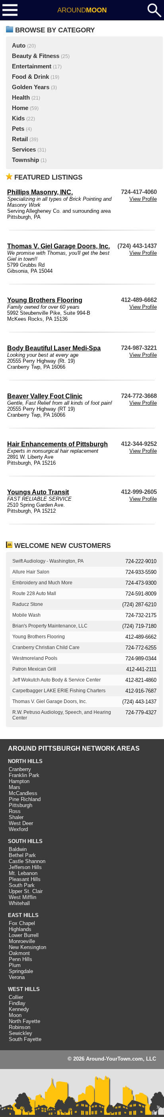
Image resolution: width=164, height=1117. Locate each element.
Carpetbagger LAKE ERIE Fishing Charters (58, 690)
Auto (18, 45)
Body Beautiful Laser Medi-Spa (54, 348)
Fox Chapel (22, 923)
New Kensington (27, 947)
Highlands (20, 929)
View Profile (143, 199)
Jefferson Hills (25, 867)
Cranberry (20, 769)
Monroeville (22, 941)
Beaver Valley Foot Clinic (44, 396)
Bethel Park (22, 855)
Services (24, 149)
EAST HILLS (23, 915)
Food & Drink (30, 77)
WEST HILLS (24, 989)
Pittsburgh (20, 805)
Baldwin (18, 849)
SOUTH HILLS (25, 841)
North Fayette (24, 1021)
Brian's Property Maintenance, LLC (50, 626)
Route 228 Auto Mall (34, 593)
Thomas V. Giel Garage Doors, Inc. (58, 246)
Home (20, 108)
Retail (20, 139)
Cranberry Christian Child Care (46, 647)
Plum (15, 965)
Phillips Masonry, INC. (40, 192)
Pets (18, 129)
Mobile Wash (26, 615)
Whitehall (19, 903)
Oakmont (19, 953)
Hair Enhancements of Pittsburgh (57, 444)
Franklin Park (24, 775)
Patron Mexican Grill (34, 669)
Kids (18, 118)
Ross (15, 811)
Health (21, 97)
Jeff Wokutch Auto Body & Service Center (56, 680)
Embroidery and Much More (42, 582)
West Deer (21, 823)
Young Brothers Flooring (44, 300)
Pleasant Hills (25, 879)
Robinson (19, 1027)
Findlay (17, 1003)
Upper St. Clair (26, 891)
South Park (22, 885)
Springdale (21, 971)
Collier (16, 997)
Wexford (18, 829)
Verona (17, 977)
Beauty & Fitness (35, 56)
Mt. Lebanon (23, 873)
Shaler (16, 817)
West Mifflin (22, 897)
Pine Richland (25, 799)
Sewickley (20, 1033)
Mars (14, 787)
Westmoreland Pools (34, 658)
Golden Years (30, 87)
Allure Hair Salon (30, 572)
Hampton (19, 781)
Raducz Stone (27, 604)
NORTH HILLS (25, 761)
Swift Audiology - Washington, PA (48, 561)
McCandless (23, 793)
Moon (15, 1015)
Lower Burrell (24, 935)
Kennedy (19, 1009)
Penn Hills (20, 959)
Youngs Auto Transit (38, 492)
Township (25, 160)
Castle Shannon (27, 861)
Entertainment (31, 66)
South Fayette (25, 1039)
